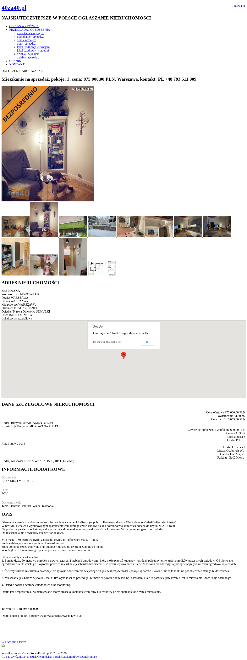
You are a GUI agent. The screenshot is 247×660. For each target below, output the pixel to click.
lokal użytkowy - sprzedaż (33, 50)
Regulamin (67, 656)
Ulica (5, 315)
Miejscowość (10, 304)
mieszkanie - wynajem (30, 33)
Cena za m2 (218, 419)
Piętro (229, 433)
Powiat (6, 297)
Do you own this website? (107, 342)
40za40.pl (14, 7)
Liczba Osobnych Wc (230, 450)
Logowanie (238, 5)
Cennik (41, 656)
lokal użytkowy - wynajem (33, 47)
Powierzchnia (225, 415)
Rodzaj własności (12, 461)
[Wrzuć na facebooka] (3, 646)
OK (148, 342)
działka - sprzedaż (28, 57)
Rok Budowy (10, 443)
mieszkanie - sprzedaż (30, 36)
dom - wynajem (26, 40)
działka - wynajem (28, 54)
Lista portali (53, 656)
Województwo (10, 294)
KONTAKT (17, 64)
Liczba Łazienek (233, 447)
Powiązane (80, 656)
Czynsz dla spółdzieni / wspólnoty (208, 429)
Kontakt (92, 656)
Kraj (4, 290)
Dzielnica (7, 308)
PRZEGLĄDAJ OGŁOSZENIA (29, 29)
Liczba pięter (235, 436)
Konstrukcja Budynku (15, 426)
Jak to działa (29, 656)
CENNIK (15, 61)
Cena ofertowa (215, 412)
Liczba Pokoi (235, 440)
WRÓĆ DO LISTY (14, 642)
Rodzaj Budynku (12, 422)
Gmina (6, 301)
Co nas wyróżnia (12, 656)
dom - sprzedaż (26, 43)
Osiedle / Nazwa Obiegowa (18, 311)
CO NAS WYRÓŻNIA (24, 26)
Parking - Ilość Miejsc (230, 457)
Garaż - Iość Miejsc (232, 454)
